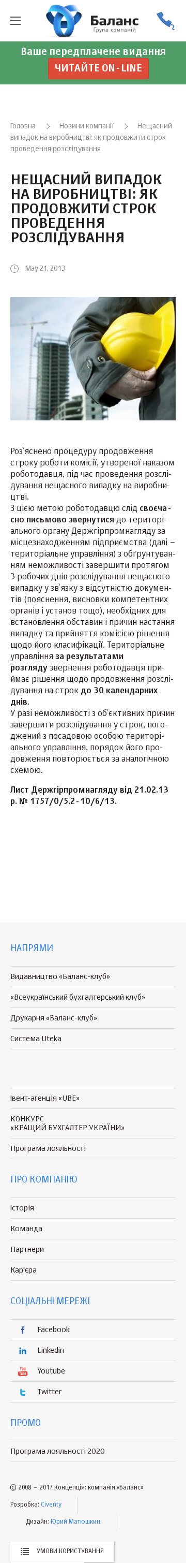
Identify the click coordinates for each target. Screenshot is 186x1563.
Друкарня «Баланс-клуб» (53, 1018)
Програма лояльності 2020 (57, 1451)
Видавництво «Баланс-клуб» (60, 977)
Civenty (51, 1505)
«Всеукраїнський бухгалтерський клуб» (77, 997)
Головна (23, 126)
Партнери (27, 1249)
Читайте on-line (98, 69)
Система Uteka (35, 1039)
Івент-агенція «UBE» (45, 1098)
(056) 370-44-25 (165, 21)
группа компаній (93, 21)
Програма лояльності (48, 1148)
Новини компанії (86, 126)
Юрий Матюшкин (75, 1522)
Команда (26, 1229)
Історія (22, 1208)
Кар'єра (23, 1270)
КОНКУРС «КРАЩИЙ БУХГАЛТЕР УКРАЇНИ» (67, 1123)
